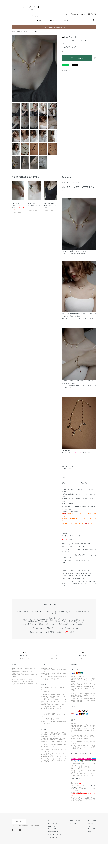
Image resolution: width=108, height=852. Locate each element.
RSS (71, 823)
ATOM (74, 823)
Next (54, 69)
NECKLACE (34, 31)
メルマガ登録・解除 (75, 820)
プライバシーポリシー (54, 837)
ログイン (83, 14)
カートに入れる (78, 58)
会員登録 (90, 823)
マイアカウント (64, 14)
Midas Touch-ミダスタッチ (23, 31)
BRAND (39, 20)
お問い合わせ (91, 831)
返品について (51, 826)
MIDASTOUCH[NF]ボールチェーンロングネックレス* (50, 205)
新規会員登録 (74, 14)
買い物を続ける (66, 70)
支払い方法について (53, 831)
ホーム (13, 31)
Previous (14, 69)
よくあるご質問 (52, 828)
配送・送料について (53, 823)
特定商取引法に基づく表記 (55, 834)
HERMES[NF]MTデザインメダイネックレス (34, 205)
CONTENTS (67, 20)
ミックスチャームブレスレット (70, 380)
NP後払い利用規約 (75, 778)
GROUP (52, 20)
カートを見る (91, 828)
